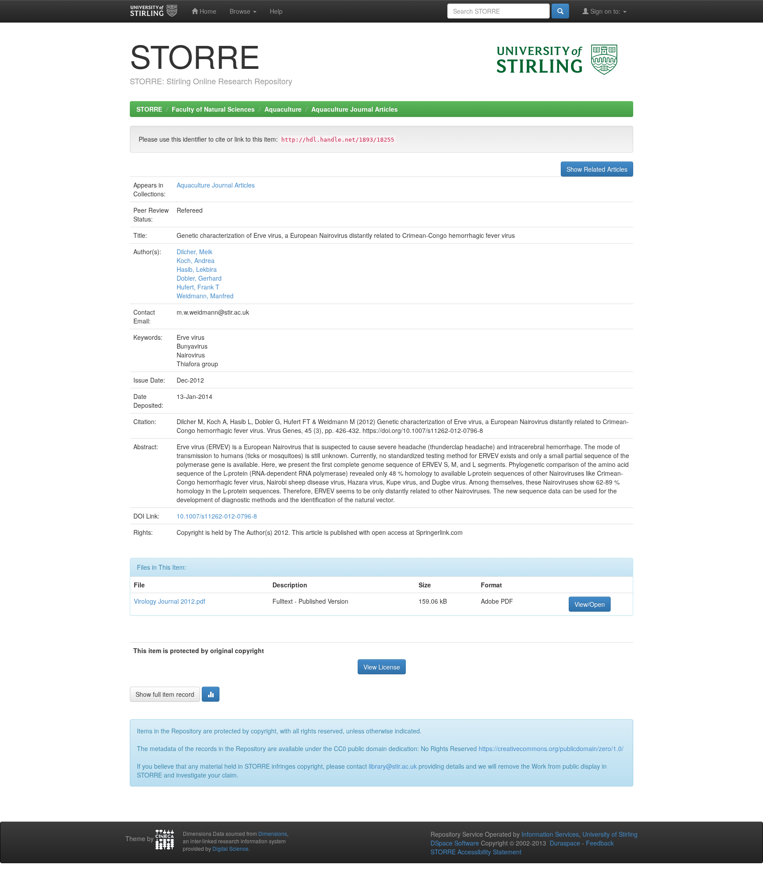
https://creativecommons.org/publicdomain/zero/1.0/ (551, 748)
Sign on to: (605, 11)
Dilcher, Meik (194, 251)
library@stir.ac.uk (393, 766)
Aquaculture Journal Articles (354, 109)
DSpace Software (455, 842)
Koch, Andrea (196, 260)
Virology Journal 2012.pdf (169, 601)
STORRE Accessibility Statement (476, 851)
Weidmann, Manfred (205, 295)
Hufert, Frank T (198, 286)
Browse (241, 11)
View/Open (589, 604)
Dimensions (272, 833)
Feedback (600, 842)
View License (381, 666)
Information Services (550, 834)
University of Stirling (610, 834)
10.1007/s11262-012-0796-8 (217, 515)
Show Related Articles (597, 169)
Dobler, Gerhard (199, 278)
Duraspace (565, 842)
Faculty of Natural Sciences (213, 109)
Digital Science (230, 848)
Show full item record (165, 694)
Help (276, 11)
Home (207, 11)
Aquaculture (283, 109)
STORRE (149, 109)
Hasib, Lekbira (197, 269)
